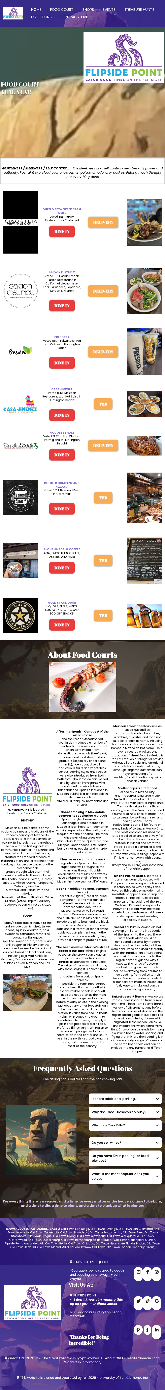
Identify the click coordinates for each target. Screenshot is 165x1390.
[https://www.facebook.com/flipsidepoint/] (147, 1274)
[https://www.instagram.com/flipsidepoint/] (156, 1274)
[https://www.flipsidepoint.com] (13, 13)
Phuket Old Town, (148, 1243)
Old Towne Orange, (104, 1229)
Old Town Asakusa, (23, 1247)
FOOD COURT (61, 9)
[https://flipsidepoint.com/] (156, 1303)
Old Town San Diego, (75, 1229)
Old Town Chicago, (81, 1243)
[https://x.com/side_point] (138, 1303)
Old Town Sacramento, (106, 1232)
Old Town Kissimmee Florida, (115, 1243)
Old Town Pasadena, (74, 1232)
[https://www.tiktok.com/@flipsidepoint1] (147, 1303)
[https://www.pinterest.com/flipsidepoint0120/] (138, 1330)
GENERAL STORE (74, 16)
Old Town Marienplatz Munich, (135, 1240)
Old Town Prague (40, 1236)
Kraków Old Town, (93, 1247)
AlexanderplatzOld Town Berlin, (45, 1243)
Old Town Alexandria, (91, 1236)
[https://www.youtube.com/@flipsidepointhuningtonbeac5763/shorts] (138, 1274)
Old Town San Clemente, (136, 1229)
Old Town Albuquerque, (123, 1236)
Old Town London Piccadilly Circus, (131, 1247)
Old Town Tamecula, (44, 1232)
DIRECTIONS (41, 16)
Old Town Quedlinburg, (44, 1240)
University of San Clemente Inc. (123, 1377)
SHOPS (88, 9)
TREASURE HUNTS (140, 9)
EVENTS (109, 9)
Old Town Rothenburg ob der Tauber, (87, 1240)
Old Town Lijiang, (64, 1236)
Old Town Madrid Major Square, (58, 1247)
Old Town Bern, (133, 1232)
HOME (36, 9)
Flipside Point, (14, 1243)
